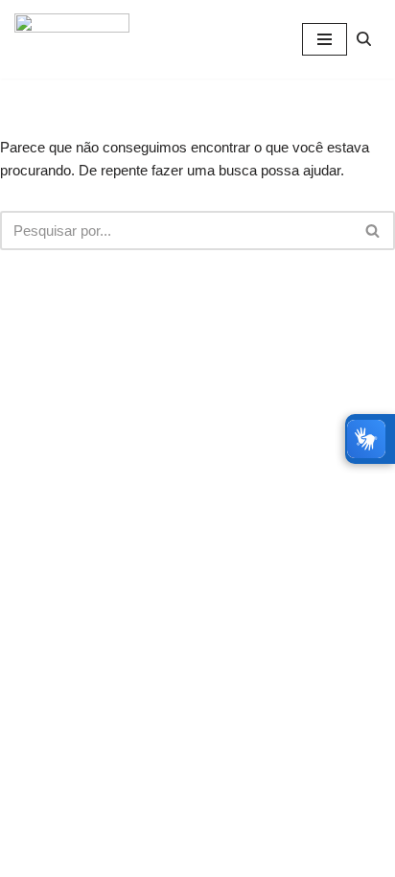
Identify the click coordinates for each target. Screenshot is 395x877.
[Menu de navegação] (324, 39)
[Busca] (364, 39)
